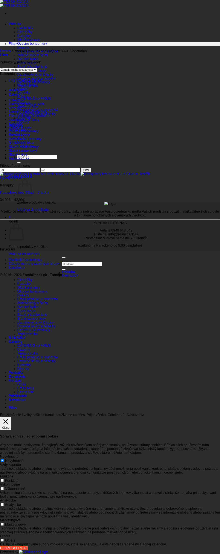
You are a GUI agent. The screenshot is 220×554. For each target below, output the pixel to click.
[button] (10, 217)
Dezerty (23, 47)
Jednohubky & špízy (32, 55)
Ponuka (15, 24)
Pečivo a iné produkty (25, 139)
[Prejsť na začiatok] (64, 257)
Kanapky (24, 36)
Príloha (22, 96)
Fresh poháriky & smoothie (29, 116)
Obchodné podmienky (25, 260)
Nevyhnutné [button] (9, 456)
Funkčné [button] (6, 476)
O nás (21, 384)
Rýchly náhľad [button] (11, 178)
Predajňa (16, 372)
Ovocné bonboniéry (32, 43)
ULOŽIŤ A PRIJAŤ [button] (14, 548)
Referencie (25, 392)
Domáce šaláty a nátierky (36, 78)
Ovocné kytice (28, 59)
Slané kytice (18, 154)
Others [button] (5, 536)
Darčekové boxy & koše (35, 74)
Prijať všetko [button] (96, 415)
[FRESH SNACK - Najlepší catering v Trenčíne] (14, 4)
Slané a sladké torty (32, 67)
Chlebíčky (24, 32)
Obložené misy (28, 39)
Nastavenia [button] (135, 415)
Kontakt (15, 380)
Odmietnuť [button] (116, 415)
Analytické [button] (8, 500)
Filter (86, 170)
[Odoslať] (19, 162)
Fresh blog (25, 142)
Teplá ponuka (27, 106)
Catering (16, 94)
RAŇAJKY (25, 28)
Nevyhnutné (14, 461)
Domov (5, 51)
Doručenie (16, 267)
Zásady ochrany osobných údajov (34, 263)
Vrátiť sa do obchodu (33, 210)
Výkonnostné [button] (10, 484)
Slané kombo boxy (23, 150)
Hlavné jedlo (27, 85)
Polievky (23, 92)
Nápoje (22, 89)
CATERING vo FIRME (34, 98)
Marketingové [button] (10, 520)
